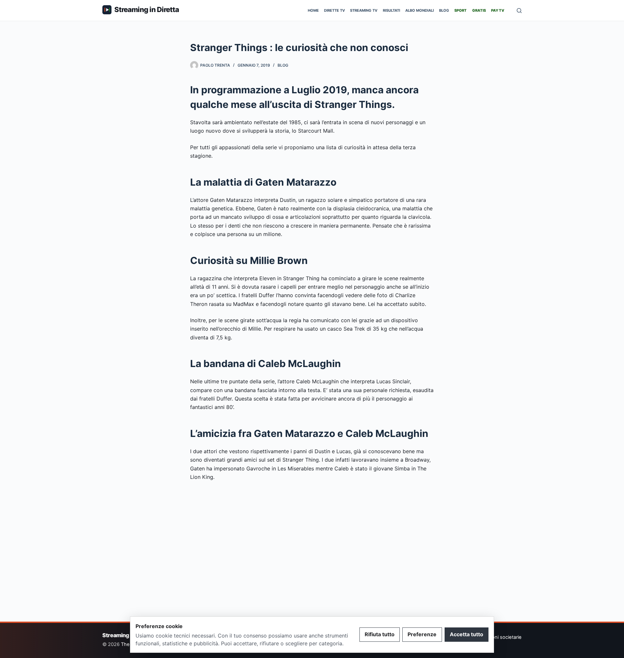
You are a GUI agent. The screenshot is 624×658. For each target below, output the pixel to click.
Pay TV (497, 10)
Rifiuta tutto (380, 634)
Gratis (479, 10)
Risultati (391, 10)
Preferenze (422, 634)
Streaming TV (363, 10)
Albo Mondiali (419, 10)
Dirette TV (334, 10)
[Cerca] (519, 10)
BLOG (283, 65)
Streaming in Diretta (146, 9)
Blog (444, 10)
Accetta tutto (466, 634)
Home (313, 10)
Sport (460, 10)
